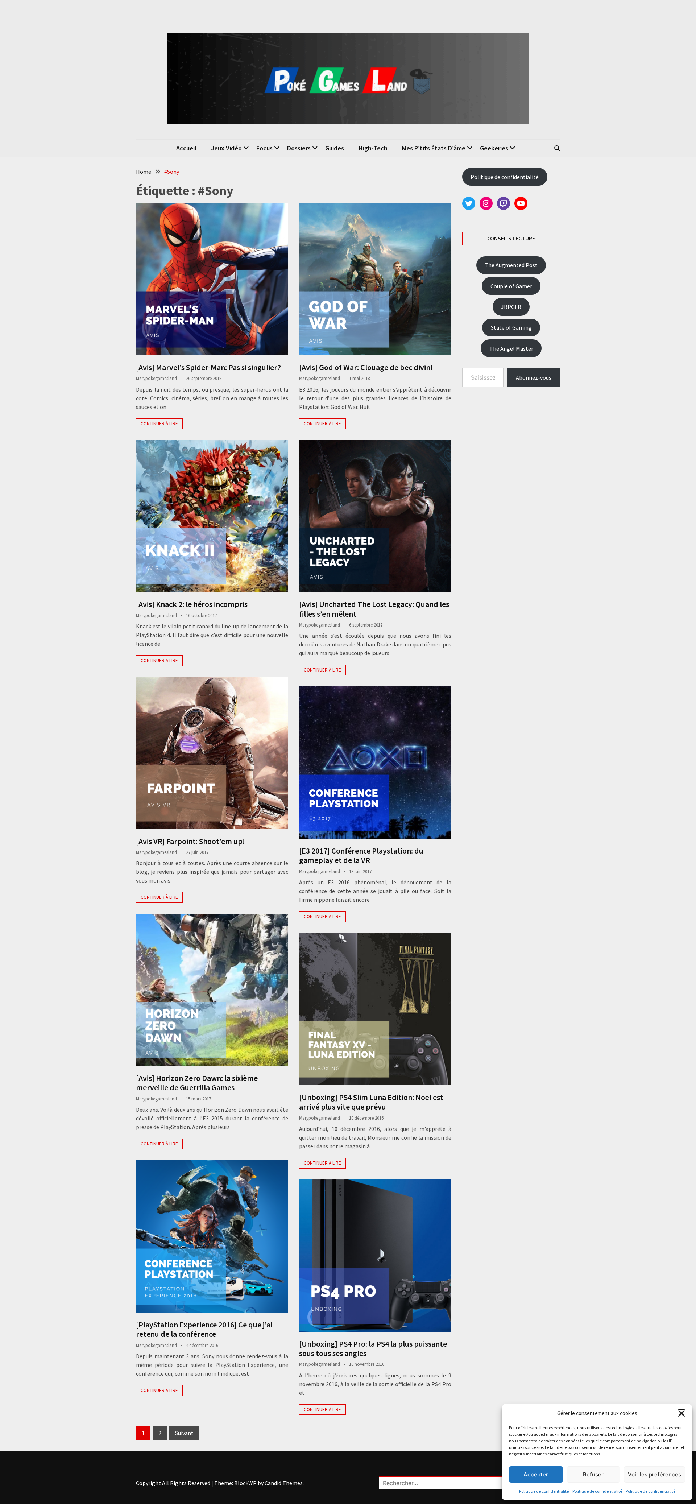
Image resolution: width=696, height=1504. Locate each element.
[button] (681, 1413)
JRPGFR (511, 306)
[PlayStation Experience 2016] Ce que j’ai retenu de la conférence (204, 1329)
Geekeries (494, 148)
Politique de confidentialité (544, 1491)
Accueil (186, 148)
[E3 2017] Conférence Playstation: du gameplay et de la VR (361, 855)
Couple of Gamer (511, 286)
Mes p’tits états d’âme (433, 148)
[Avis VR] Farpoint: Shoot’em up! (190, 841)
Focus (264, 148)
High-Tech (373, 148)
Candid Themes (284, 1483)
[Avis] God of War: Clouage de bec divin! (366, 367)
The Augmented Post (511, 265)
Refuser (593, 1474)
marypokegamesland (156, 378)
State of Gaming (511, 327)
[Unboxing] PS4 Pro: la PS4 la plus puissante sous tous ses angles (373, 1348)
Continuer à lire (159, 424)
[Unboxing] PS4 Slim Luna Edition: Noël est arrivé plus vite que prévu (371, 1102)
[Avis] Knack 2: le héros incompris (192, 604)
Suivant (184, 1433)
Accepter (535, 1474)
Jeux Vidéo (226, 148)
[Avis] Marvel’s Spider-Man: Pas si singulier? (208, 367)
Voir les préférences (654, 1474)
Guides (334, 148)
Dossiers (299, 148)
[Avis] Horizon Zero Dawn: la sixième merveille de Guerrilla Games (197, 1082)
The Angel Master (511, 348)
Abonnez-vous (533, 377)
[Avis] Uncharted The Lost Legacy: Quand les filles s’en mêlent (374, 609)
